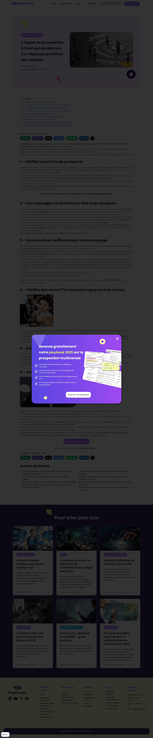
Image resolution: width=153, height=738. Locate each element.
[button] (117, 338)
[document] (76, 369)
